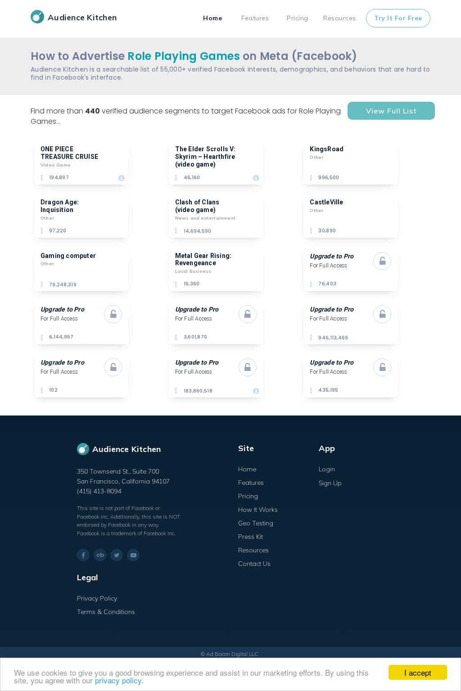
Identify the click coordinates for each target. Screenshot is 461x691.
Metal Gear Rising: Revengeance (204, 259)
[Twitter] (116, 555)
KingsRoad (326, 149)
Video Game (56, 165)
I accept (417, 672)
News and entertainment (205, 218)
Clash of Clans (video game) (198, 206)
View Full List (391, 110)
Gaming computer (68, 255)
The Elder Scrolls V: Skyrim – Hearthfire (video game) (206, 156)
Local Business (193, 271)
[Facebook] (83, 555)
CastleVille (326, 202)
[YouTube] (133, 555)
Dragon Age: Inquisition (60, 206)
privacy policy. (119, 680)
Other (316, 157)
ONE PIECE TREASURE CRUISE (69, 152)
